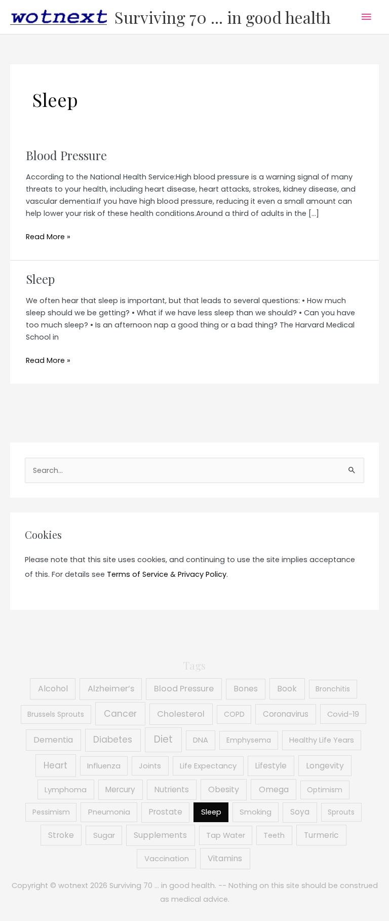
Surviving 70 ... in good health (222, 17)
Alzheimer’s (111, 688)
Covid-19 (343, 714)
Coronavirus (285, 714)
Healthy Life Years (321, 740)
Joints (150, 766)
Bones (246, 688)
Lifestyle (271, 765)
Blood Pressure (66, 155)
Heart (55, 765)
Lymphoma (66, 790)
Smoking (255, 812)
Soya (299, 811)
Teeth (274, 835)
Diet (163, 739)
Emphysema (248, 740)
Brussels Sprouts (55, 714)
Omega (274, 789)
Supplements (160, 835)
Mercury (120, 789)
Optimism (324, 790)
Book (287, 688)
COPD (234, 714)
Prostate (165, 811)
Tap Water (225, 835)
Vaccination (166, 859)
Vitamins (225, 858)
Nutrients (171, 789)
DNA (200, 740)
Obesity (223, 789)
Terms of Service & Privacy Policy (166, 574)
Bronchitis (333, 689)
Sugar (104, 835)
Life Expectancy (208, 766)
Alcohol (53, 688)
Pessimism (51, 812)
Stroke (61, 835)
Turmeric (321, 835)
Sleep (40, 279)
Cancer (120, 714)
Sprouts (341, 812)
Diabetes (112, 739)
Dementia (53, 740)
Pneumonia (109, 812)
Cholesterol (181, 714)
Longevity (325, 765)
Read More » (48, 237)
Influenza (104, 766)
